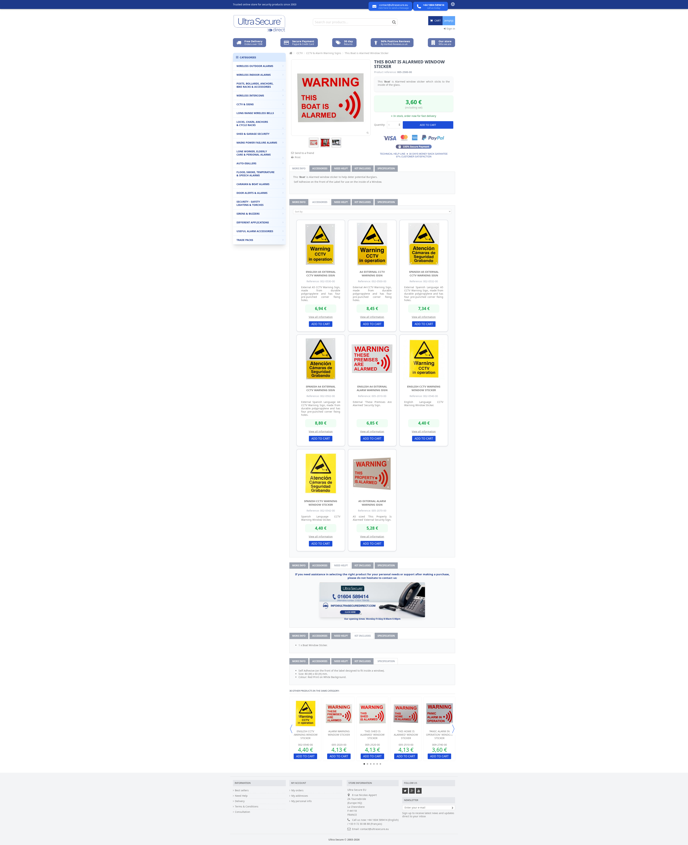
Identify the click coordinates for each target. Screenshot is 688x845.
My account (298, 783)
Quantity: (379, 124)
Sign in (450, 28)
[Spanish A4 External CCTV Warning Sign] (320, 359)
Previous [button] (291, 729)
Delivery (240, 801)
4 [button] (374, 764)
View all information (321, 317)
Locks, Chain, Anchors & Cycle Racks (252, 123)
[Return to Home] (290, 53)
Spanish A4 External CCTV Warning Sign (320, 388)
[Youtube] (419, 791)
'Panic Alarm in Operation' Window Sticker (439, 735)
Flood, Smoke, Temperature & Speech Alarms (255, 173)
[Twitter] (405, 791)
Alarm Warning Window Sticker (339, 733)
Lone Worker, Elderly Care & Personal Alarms (253, 153)
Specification (386, 168)
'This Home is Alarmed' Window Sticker (406, 735)
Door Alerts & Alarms (251, 193)
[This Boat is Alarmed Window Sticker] (313, 142)
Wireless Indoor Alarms (253, 74)
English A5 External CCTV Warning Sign (321, 273)
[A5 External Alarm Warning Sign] (372, 473)
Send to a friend (304, 153)
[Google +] (412, 791)
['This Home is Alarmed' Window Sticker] (406, 714)
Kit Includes (363, 168)
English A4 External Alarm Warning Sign (372, 388)
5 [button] (377, 764)
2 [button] (367, 764)
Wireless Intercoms (250, 95)
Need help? (341, 168)
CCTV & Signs (245, 104)
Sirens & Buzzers (248, 213)
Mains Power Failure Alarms (256, 142)
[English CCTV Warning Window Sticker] (424, 359)
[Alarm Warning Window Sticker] (339, 714)
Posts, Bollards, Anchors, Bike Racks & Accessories (254, 85)
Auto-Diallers (246, 163)
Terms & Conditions (246, 806)
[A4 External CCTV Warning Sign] (372, 244)
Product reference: (385, 72)
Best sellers (242, 790)
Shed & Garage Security (252, 133)
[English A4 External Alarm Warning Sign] (372, 359)
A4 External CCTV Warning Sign (372, 273)
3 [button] (370, 764)
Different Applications (252, 222)
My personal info (301, 801)
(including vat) (413, 107)
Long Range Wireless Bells (255, 113)
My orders (297, 790)
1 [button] (364, 764)
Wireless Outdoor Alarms (254, 66)
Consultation (242, 811)
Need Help (241, 795)
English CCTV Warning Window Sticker (423, 388)
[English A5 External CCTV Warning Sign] (320, 244)
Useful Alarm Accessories (254, 231)
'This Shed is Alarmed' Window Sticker (372, 735)
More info (298, 168)
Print (297, 157)
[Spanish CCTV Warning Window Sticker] (320, 473)
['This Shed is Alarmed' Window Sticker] (372, 714)
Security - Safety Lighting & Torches (250, 203)
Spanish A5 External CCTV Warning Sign (424, 273)
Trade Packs (244, 240)
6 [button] (380, 764)
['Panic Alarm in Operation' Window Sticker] (439, 714)
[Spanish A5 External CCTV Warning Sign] (424, 244)
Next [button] (453, 729)
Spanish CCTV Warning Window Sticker (320, 502)
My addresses (299, 795)
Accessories (319, 168)
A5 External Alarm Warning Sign (372, 502)
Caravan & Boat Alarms (252, 184)
